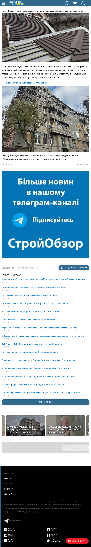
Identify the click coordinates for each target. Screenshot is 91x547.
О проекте (8, 484)
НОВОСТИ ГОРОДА (12, 274)
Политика (8, 489)
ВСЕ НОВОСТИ (45, 402)
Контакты (8, 473)
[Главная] (17, 3)
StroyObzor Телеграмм (15, 520)
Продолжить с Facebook (75, 268)
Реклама (8, 478)
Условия (8, 494)
